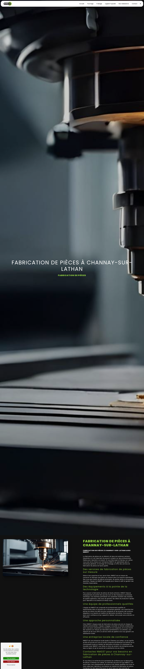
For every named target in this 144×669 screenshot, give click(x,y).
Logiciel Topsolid (110, 4)
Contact (134, 4)
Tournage (90, 4)
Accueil (81, 4)
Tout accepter (11, 658)
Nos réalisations (124, 4)
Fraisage (99, 4)
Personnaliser (11, 665)
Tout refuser (11, 661)
